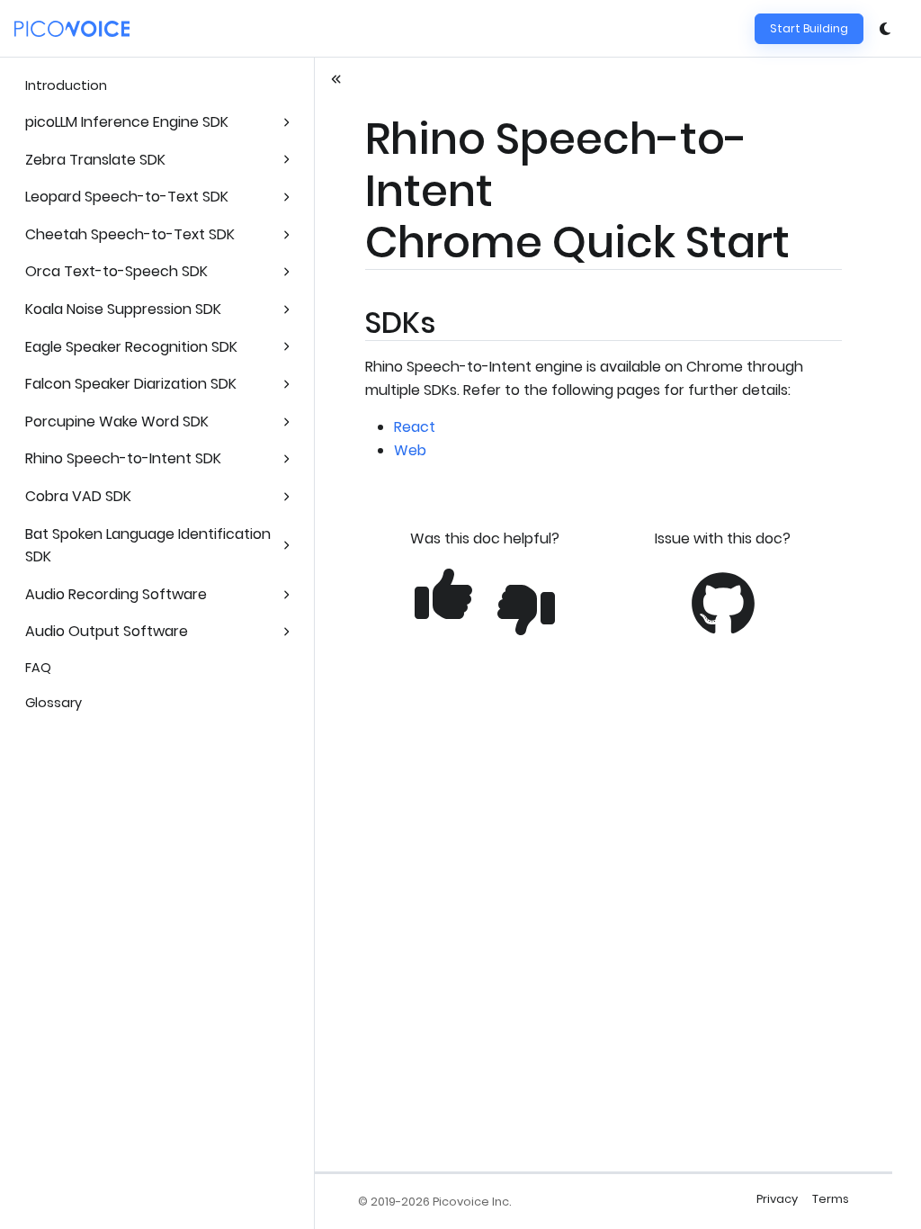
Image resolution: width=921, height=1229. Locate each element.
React (414, 427)
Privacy (777, 1199)
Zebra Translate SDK (95, 159)
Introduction (66, 85)
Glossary (53, 703)
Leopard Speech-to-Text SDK (126, 196)
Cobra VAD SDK (78, 496)
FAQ (38, 668)
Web (410, 450)
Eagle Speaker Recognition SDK (131, 346)
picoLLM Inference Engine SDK (126, 122)
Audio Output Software (106, 631)
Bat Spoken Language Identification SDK (148, 546)
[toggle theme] (885, 28)
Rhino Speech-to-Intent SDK (123, 458)
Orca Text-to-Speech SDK (116, 271)
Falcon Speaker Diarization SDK (131, 383)
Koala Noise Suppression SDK (123, 309)
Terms (830, 1199)
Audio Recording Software (116, 594)
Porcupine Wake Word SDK (117, 421)
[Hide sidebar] (336, 79)
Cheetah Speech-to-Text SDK (130, 234)
